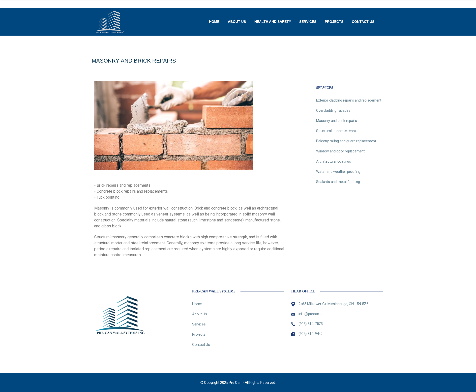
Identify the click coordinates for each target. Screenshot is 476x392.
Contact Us (363, 22)
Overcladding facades (333, 110)
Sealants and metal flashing (338, 181)
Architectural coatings (333, 161)
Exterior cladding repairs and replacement (348, 100)
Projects (334, 22)
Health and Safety (272, 22)
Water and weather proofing (338, 171)
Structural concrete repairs (337, 131)
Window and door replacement (340, 151)
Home (214, 22)
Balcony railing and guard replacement (346, 141)
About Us (237, 22)
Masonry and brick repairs (336, 120)
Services (307, 22)
